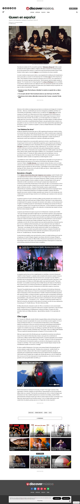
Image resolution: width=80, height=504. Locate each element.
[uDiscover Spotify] (48, 489)
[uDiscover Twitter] (35, 489)
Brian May (52, 112)
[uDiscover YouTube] (45, 489)
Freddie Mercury (31, 163)
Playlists (43, 12)
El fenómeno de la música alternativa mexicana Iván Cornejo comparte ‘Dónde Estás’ (39, 96)
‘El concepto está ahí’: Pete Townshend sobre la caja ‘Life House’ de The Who (39, 94)
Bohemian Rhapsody (48, 67)
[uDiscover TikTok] (41, 489)
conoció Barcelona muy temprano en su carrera (37, 175)
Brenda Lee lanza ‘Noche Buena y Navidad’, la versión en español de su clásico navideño (39, 90)
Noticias (32, 12)
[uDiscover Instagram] (38, 489)
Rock (50, 412)
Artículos (38, 12)
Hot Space (20, 146)
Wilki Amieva (13, 23)
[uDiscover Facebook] (32, 489)
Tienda (48, 12)
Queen (36, 72)
